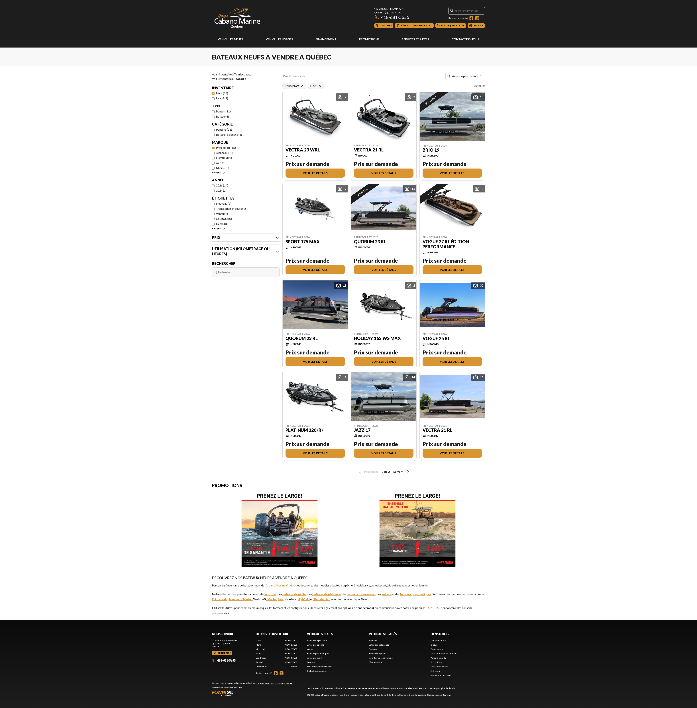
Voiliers (310, 649)
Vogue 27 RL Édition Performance (446, 244)
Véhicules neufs (230, 39)
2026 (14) (222, 185)
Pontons (311, 662)
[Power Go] (253, 693)
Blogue (434, 644)
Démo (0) (222, 223)
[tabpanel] (276, 653)
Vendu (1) (222, 213)
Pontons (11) (224, 129)
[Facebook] (471, 18)
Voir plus (216, 172)
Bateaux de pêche (315, 644)
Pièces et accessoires (441, 675)
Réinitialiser (478, 85)
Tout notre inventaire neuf (319, 666)
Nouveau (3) (223, 203)
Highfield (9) (224, 157)
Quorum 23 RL (370, 241)
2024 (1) (221, 190)
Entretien (435, 671)
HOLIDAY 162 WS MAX (377, 338)
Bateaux (373, 640)
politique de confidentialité (385, 694)
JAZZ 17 (362, 430)
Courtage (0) (224, 218)
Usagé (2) (222, 98)
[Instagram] (477, 18)
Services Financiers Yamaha (444, 653)
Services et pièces (415, 39)
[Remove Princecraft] (302, 86)
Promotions (369, 39)
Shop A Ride (236, 687)
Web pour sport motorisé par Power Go (274, 683)
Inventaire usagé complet (381, 657)
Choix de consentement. (439, 694)
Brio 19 (431, 150)
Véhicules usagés (279, 39)
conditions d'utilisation (415, 694)
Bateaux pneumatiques (318, 653)
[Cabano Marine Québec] (237, 17)
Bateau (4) (222, 116)
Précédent (371, 471)
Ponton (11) (223, 111)
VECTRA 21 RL (369, 149)
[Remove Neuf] (320, 86)
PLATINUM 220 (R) (304, 430)
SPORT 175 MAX (303, 241)
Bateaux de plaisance (317, 640)
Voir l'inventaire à (232, 74)
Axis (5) (220, 163)
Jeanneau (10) (224, 152)
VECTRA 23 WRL (303, 149)
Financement (326, 39)
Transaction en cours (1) (231, 208)
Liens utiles (440, 634)
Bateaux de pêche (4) (229, 134)
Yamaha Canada (438, 657)
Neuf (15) (222, 93)
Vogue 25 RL (436, 338)
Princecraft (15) (226, 147)
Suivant (398, 471)
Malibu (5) (222, 168)
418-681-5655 (395, 17)
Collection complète (317, 671)
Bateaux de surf (314, 657)
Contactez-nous (465, 39)
